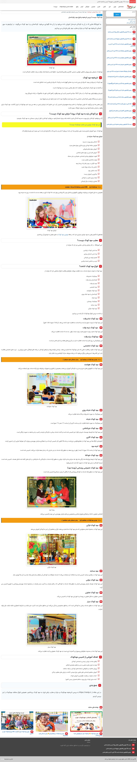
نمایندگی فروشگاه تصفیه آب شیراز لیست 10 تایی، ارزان (119, 71)
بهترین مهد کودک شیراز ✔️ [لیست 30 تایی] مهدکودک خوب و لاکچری (17, 732)
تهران (115, 7)
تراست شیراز (132, 21)
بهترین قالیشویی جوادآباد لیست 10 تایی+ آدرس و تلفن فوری (121, 52)
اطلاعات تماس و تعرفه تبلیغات (66, 7)
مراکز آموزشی (95, 12)
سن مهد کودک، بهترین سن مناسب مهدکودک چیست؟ (85, 125)
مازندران (93, 7)
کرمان (82, 7)
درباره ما (55, 7)
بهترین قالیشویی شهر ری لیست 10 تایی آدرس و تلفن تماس (121, 118)
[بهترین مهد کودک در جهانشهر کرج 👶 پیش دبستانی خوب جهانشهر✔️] (52, 721)
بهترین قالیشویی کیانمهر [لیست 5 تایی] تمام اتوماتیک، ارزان (121, 77)
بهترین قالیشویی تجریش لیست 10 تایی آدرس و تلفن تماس (121, 65)
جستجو (133, 12)
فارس (98, 7)
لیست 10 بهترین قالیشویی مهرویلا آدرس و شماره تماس (119, 39)
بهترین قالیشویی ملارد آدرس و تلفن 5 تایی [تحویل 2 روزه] (121, 91)
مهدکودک (89, 12)
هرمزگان (87, 7)
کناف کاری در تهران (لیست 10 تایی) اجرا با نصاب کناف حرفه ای (121, 105)
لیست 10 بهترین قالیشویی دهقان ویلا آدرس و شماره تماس (121, 33)
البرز (109, 7)
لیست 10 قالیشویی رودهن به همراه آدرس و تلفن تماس (119, 124)
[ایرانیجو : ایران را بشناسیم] (131, 7)
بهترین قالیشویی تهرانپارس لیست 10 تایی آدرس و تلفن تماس (121, 59)
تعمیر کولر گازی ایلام (131, 23)
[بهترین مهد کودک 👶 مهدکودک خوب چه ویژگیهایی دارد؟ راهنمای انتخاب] (86, 721)
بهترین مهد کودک (63, 235)
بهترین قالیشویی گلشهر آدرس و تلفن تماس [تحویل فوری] (122, 112)
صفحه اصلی (121, 7)
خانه (100, 12)
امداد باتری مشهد (131, 19)
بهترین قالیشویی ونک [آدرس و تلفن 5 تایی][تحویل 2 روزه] (121, 84)
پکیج (77, 7)
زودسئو (2, 759)
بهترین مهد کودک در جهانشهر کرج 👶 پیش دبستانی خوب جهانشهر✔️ (53, 734)
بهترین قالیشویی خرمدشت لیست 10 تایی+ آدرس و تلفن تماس (110, 2)
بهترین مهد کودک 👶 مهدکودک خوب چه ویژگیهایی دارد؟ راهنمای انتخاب (88, 734)
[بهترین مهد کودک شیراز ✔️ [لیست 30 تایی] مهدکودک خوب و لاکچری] (17, 720)
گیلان (104, 7)
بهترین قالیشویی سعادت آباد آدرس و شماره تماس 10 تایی (121, 98)
